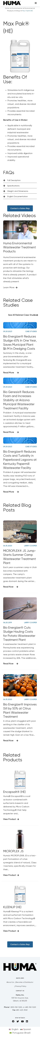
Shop (18, 11)
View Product (9, 819)
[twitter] (18, 1021)
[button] (20, 180)
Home (7, 8)
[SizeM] (12, 2)
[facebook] (13, 1021)
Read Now (8, 587)
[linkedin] (27, 1021)
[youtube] (22, 1021)
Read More (8, 373)
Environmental (17, 8)
